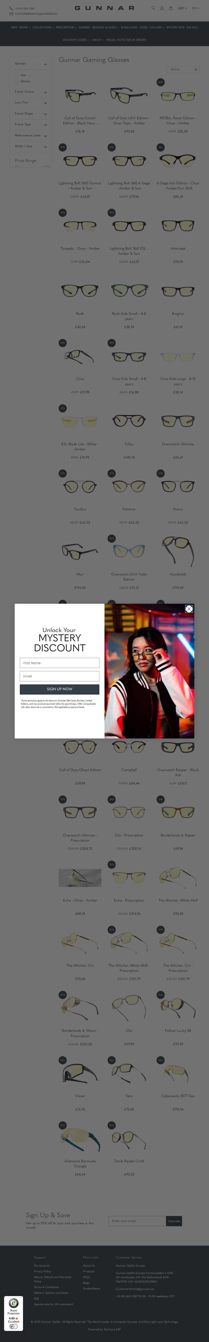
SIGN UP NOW (59, 689)
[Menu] (20, 1298)
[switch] (14, 1326)
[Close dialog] (189, 609)
